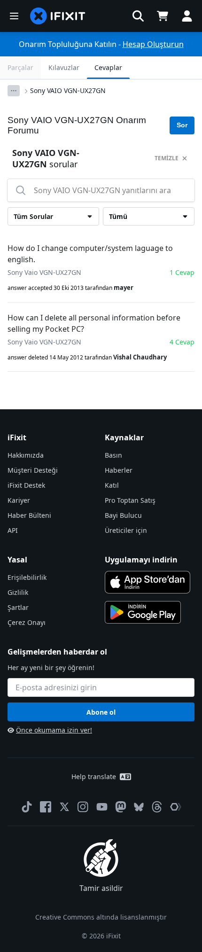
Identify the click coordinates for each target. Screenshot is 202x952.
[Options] (14, 90)
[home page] (57, 16)
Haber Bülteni (29, 515)
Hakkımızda (26, 455)
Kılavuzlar (63, 67)
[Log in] (187, 16)
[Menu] (14, 16)
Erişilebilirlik (27, 577)
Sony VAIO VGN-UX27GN (68, 90)
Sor (182, 125)
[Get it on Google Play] (143, 612)
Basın (113, 455)
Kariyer (19, 500)
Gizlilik (18, 592)
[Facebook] (45, 806)
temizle (167, 158)
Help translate (93, 776)
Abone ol (101, 712)
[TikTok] (26, 806)
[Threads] (157, 806)
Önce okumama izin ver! (54, 730)
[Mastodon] (120, 806)
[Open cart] (162, 16)
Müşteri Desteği (33, 470)
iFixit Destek (26, 485)
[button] (138, 16)
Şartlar (18, 607)
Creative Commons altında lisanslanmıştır (101, 917)
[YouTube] (102, 806)
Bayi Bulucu (123, 515)
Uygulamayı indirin (141, 559)
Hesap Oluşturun (153, 44)
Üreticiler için (126, 530)
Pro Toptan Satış (130, 500)
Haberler (118, 470)
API (13, 530)
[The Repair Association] (175, 806)
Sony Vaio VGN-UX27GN (44, 272)
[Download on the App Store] (147, 582)
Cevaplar (108, 67)
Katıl (112, 485)
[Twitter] (64, 806)
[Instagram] (83, 806)
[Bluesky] (139, 807)
